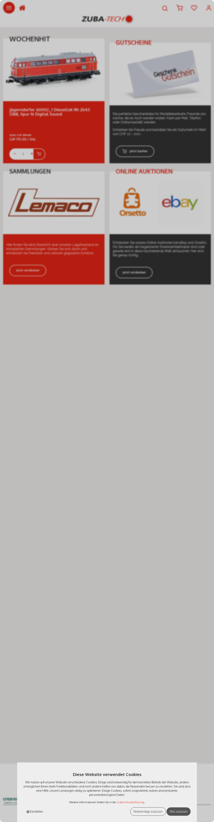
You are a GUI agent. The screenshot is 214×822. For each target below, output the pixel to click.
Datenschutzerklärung (130, 802)
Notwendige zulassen (148, 811)
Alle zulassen (178, 811)
